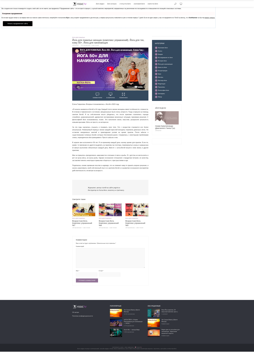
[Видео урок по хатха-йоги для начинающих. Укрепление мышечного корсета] (154, 333)
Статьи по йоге (125, 4)
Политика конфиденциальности (82, 316)
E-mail (101, 271)
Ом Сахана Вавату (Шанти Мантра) (132, 310)
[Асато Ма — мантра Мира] (116, 333)
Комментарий (80, 246)
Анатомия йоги (139, 4)
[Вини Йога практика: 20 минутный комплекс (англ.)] (154, 313)
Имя (77, 271)
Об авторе (75, 312)
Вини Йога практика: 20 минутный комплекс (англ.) (170, 310)
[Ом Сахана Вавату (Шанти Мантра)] (116, 313)
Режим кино (123, 97)
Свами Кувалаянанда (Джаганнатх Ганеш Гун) (165, 127)
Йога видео (100, 4)
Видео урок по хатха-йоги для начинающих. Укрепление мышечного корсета (171, 331)
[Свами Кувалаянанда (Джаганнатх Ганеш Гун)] (167, 118)
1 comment (164, 314)
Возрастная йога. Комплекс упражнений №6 (109, 223)
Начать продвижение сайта (18, 23)
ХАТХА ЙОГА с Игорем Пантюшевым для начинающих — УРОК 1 (133, 321)
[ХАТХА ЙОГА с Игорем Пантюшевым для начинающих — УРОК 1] (116, 323)
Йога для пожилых (78, 37)
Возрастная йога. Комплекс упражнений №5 (135, 223)
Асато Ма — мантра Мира (132, 329)
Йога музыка (112, 4)
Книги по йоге (153, 4)
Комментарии (97, 97)
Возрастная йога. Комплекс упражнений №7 (82, 223)
